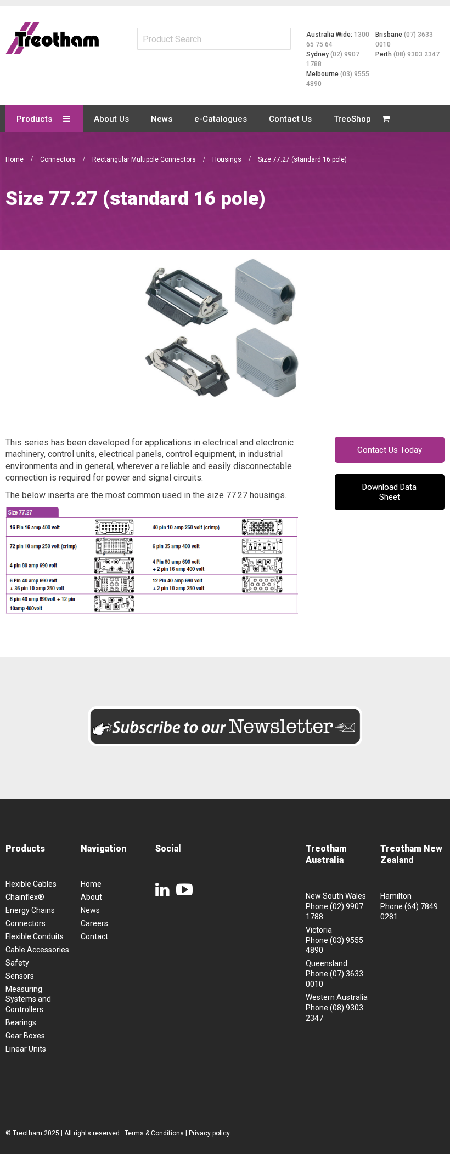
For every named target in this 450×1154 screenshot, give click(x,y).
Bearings (20, 1022)
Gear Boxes (25, 1035)
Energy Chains (30, 910)
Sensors (19, 976)
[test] (52, 38)
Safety (17, 962)
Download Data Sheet (389, 492)
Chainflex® (24, 897)
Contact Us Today (389, 450)
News (90, 910)
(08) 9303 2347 (416, 54)
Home (15, 159)
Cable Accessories (37, 949)
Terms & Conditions (154, 1133)
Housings (227, 159)
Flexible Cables (31, 883)
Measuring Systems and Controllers (28, 999)
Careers (94, 923)
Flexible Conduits (34, 936)
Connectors (58, 159)
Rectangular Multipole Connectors (145, 159)
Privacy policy (209, 1133)
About (91, 897)
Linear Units (25, 1048)
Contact (94, 936)
